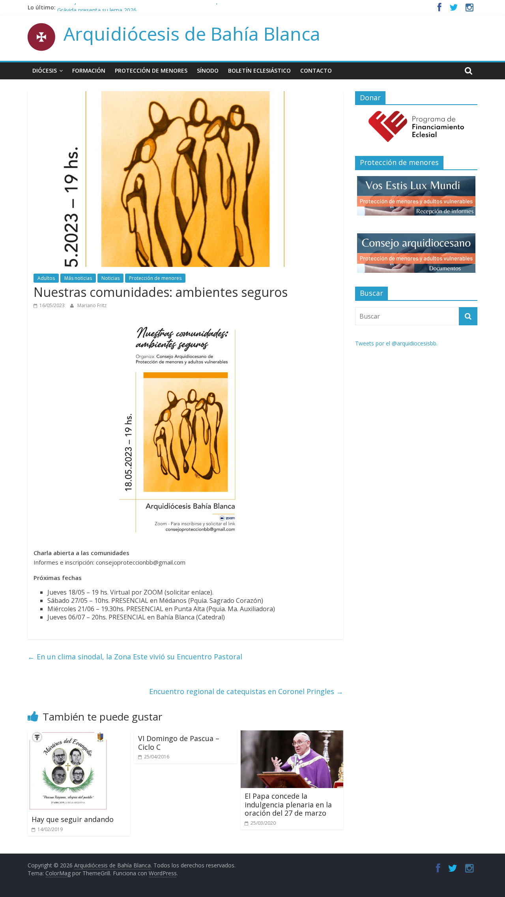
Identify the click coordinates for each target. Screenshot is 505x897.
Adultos (46, 278)
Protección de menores (151, 70)
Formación (88, 70)
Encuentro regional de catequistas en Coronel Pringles (246, 691)
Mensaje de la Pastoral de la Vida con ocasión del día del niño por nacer (149, 7)
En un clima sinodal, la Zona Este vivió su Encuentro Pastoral (135, 656)
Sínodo (208, 70)
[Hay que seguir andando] (68, 735)
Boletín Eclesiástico (259, 70)
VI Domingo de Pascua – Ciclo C (178, 743)
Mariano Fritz (92, 305)
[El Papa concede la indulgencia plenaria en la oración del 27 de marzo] (292, 735)
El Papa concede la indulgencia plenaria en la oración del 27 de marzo (288, 804)
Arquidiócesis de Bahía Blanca (192, 33)
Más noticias (78, 278)
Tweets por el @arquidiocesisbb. (396, 343)
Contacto (316, 70)
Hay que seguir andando (73, 819)
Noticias (110, 278)
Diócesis (44, 70)
